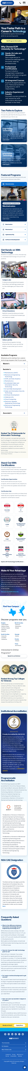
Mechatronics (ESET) (11, 373)
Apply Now (19, 1025)
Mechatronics (9, 381)
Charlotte (17, 624)
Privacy (14, 1054)
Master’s (6, 364)
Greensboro (18, 626)
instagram (9, 1033)
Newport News (5, 626)
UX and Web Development (13, 389)
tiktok (16, 1033)
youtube (23, 1033)
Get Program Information (14, 41)
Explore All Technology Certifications (12, 561)
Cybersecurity (9, 397)
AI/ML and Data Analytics (13, 379)
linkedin (12, 1033)
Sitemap (20, 1056)
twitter (19, 1033)
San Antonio (18, 645)
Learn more (6, 218)
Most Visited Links (6, 1049)
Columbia (3, 637)
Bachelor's (7, 369)
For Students (5, 1046)
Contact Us (8, 1054)
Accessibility (13, 1056)
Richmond (3, 629)
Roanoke (3, 631)
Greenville (3, 636)
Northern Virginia (5, 628)
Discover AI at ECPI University (10, 591)
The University (5, 1042)
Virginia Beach (4, 624)
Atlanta (17, 636)
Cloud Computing (10, 399)
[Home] (14, 1038)
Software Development (12, 395)
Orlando (17, 640)
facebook (5, 1033)
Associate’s (7, 413)
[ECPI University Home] (7, 3)
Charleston (4, 639)
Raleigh (17, 628)
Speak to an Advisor (14, 656)
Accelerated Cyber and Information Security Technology (12, 385)
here (4, 906)
